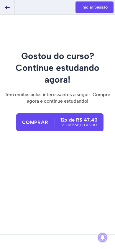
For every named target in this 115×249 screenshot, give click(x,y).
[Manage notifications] (102, 237)
